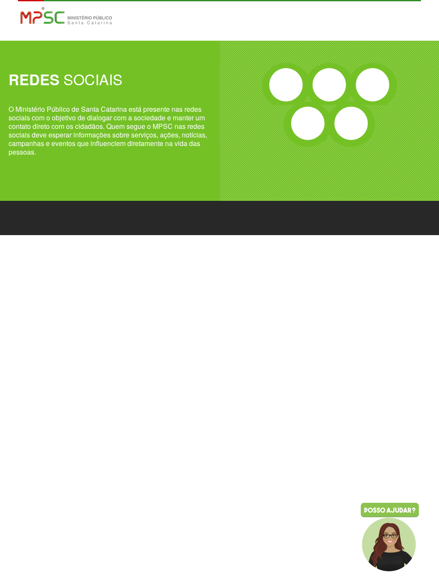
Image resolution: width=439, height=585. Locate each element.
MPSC (66, 16)
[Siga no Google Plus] (372, 84)
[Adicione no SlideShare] (351, 123)
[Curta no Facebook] (286, 84)
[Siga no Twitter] (329, 84)
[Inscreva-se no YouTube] (308, 123)
